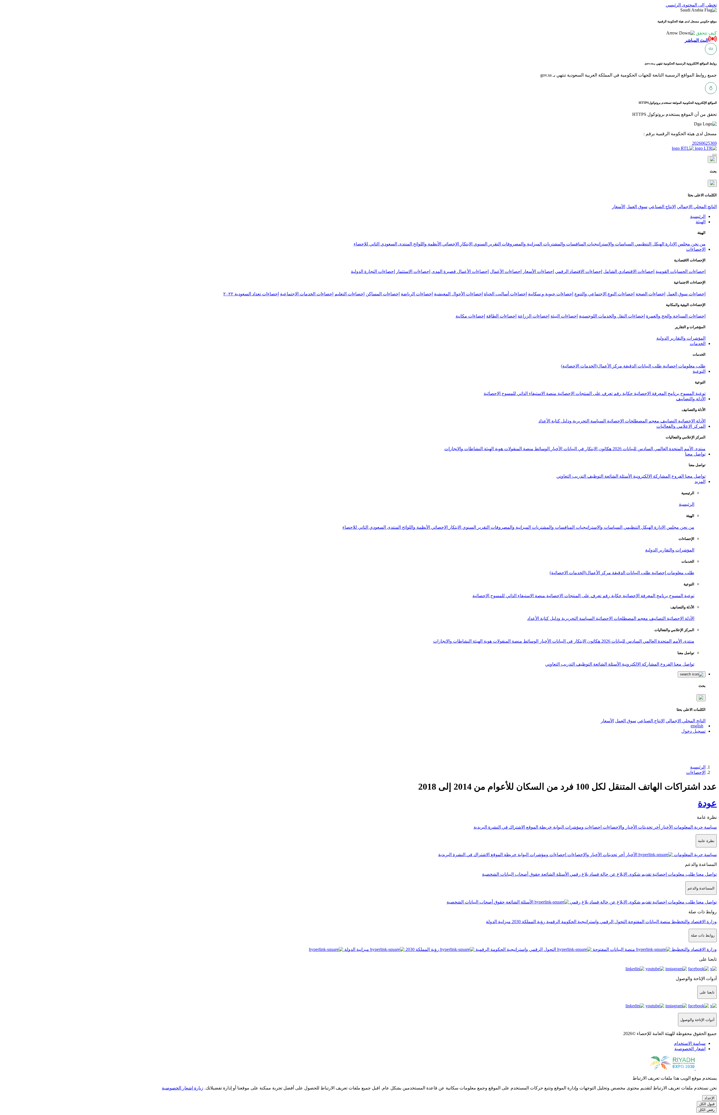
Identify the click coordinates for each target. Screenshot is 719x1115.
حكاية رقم (623, 393)
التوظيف (594, 476)
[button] (691, 33)
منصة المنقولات (518, 448)
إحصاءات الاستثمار (413, 271)
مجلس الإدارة (677, 244)
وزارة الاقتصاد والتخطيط (693, 921)
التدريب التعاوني (571, 476)
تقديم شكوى (639, 874)
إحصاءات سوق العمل (686, 293)
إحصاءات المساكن (383, 293)
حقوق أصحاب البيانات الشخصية (511, 874)
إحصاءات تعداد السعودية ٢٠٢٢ (251, 293)
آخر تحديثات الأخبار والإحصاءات (631, 827)
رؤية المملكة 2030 (528, 921)
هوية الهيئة (493, 448)
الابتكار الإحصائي (456, 244)
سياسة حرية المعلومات (695, 827)
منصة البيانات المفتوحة (648, 921)
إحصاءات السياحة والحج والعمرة (676, 316)
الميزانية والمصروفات (521, 244)
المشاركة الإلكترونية (651, 476)
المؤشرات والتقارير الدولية (681, 338)
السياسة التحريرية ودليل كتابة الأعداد (572, 421)
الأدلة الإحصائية (691, 421)
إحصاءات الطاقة (501, 316)
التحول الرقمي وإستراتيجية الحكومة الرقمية (586, 921)
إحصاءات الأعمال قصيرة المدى (460, 271)
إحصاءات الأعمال (506, 271)
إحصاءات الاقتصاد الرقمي (578, 271)
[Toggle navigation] (714, 155)
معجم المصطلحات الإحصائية (632, 421)
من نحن (698, 244)
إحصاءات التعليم (350, 293)
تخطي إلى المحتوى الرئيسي (691, 5)
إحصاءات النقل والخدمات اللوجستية (612, 316)
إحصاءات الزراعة (533, 316)
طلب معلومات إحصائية (684, 366)
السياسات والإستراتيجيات (610, 244)
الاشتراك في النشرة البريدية (499, 827)
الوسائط (541, 448)
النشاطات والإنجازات (463, 448)
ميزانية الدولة (498, 921)
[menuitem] (690, 1043)
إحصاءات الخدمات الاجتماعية (306, 293)
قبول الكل (707, 1104)
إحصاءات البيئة (564, 316)
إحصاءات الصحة (650, 293)
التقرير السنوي (486, 244)
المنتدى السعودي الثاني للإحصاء (383, 244)
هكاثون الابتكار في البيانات (586, 448)
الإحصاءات (696, 772)
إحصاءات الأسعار (538, 271)
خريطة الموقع (538, 827)
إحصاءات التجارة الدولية (373, 271)
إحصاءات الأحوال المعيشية (458, 293)
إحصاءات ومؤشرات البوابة (577, 827)
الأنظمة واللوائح (426, 244)
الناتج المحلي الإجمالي (697, 206)
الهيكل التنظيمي (649, 244)
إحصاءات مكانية (470, 316)
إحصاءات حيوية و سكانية (550, 293)
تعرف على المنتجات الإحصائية (584, 393)
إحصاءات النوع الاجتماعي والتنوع (604, 293)
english (697, 725)
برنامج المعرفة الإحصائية (656, 393)
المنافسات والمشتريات (564, 244)
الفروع (677, 476)
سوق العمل (636, 206)
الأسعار (618, 206)
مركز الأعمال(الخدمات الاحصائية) (591, 366)
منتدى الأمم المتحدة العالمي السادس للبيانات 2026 (658, 448)
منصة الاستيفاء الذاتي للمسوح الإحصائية (520, 393)
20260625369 (704, 143)
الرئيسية (686, 504)
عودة (707, 803)
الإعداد (709, 1098)
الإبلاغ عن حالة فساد (607, 874)
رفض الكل (706, 1110)
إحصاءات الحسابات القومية (681, 271)
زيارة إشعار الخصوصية (182, 1088)
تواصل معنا (695, 476)
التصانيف (668, 421)
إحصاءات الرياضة (417, 293)
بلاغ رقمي (578, 874)
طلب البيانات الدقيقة (642, 366)
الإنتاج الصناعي (662, 206)
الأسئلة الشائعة (617, 476)
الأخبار (556, 448)
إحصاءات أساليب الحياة (505, 293)
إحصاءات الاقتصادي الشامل (628, 271)
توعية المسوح (692, 393)
